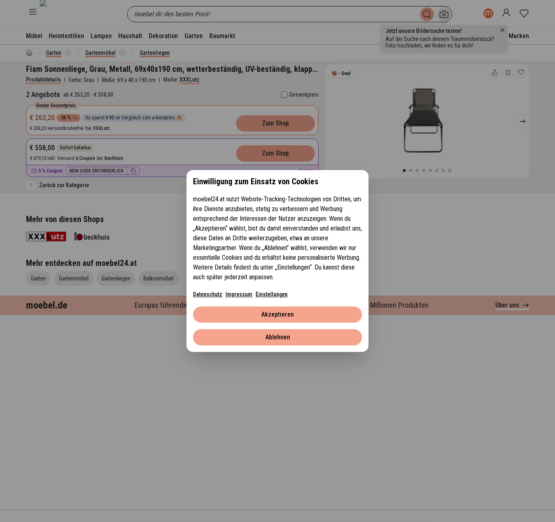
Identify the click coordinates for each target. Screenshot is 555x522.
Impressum (238, 294)
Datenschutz (207, 294)
